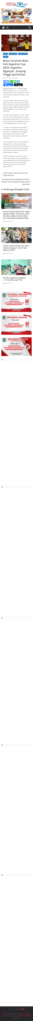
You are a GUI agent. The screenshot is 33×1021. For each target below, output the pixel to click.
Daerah (5, 53)
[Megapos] (3, 28)
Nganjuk (6, 56)
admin (16, 78)
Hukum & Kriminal (23, 53)
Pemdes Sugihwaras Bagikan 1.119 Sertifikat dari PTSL (14, 279)
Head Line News (13, 53)
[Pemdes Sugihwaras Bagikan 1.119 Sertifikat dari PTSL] (16, 261)
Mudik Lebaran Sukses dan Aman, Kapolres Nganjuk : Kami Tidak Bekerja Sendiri (16, 248)
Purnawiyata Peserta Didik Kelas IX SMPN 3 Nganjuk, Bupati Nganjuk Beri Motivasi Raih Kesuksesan (16, 181)
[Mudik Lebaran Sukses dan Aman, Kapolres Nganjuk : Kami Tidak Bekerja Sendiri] (16, 228)
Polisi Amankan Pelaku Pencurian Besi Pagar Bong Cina (15, 174)
